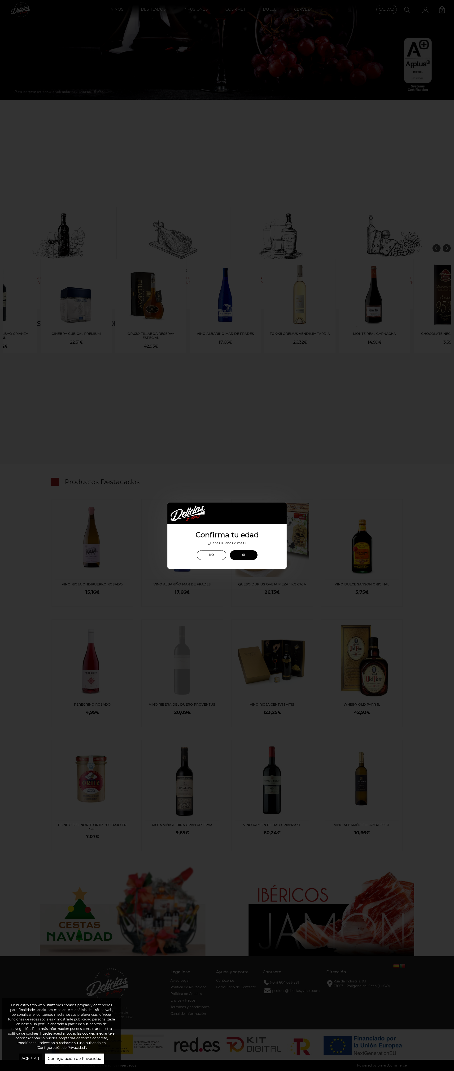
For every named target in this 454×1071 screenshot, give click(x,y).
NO (211, 555)
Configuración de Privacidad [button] (74, 1058)
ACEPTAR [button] (30, 1058)
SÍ (243, 555)
